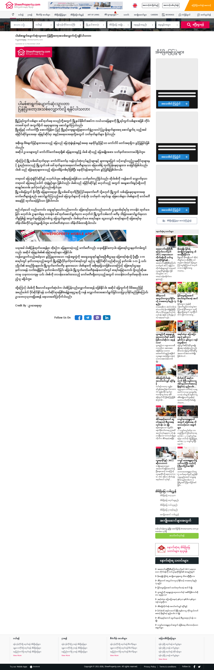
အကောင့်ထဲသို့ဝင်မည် (151, 5)
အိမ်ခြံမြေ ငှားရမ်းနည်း (169, 510)
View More (17, 655)
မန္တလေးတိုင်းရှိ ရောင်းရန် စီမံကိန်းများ (123, 648)
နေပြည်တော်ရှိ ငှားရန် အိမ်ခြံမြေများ (74, 652)
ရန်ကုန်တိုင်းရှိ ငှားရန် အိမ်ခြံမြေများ (74, 644)
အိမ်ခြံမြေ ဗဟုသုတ (168, 495)
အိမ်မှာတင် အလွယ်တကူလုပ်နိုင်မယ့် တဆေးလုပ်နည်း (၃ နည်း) (176, 582)
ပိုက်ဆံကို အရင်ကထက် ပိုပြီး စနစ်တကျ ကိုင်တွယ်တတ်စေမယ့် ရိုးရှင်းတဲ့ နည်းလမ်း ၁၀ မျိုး (176, 612)
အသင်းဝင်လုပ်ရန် (177, 536)
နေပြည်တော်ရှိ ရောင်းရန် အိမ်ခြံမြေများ (27, 652)
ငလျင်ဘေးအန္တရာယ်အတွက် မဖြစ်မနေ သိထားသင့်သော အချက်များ (176, 627)
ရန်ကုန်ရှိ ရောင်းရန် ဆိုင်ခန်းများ (170, 652)
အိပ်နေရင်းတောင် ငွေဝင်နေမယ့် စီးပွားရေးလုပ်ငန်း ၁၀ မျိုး (175, 619)
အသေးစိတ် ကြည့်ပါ (170, 104)
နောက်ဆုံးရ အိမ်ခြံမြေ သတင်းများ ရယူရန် (178, 549)
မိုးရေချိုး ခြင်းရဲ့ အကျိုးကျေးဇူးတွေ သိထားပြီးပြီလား (176, 576)
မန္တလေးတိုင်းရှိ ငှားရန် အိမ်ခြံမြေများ (74, 648)
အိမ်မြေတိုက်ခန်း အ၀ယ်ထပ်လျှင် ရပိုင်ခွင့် (172, 606)
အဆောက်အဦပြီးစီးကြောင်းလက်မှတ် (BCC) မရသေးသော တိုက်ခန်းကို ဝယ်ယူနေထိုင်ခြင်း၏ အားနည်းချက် (175, 571)
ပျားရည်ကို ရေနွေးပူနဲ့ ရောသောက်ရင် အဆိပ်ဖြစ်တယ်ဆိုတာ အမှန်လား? (176, 594)
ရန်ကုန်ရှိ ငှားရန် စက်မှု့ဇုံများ (169, 648)
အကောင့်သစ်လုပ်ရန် (171, 5)
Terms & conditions (167, 666)
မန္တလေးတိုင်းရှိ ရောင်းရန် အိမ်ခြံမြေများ (27, 648)
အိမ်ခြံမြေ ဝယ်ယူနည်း (169, 505)
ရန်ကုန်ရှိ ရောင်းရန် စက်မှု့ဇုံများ (170, 644)
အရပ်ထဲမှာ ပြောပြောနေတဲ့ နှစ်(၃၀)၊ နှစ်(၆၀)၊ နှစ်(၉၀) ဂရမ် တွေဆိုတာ (175, 601)
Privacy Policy (150, 666)
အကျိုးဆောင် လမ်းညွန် (169, 514)
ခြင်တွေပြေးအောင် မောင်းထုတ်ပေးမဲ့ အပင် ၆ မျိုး (175, 588)
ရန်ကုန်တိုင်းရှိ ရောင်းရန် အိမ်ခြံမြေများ (27, 644)
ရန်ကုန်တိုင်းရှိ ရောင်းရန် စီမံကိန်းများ (123, 644)
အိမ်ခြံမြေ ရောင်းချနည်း (169, 500)
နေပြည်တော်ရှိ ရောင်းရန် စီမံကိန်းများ (123, 652)
